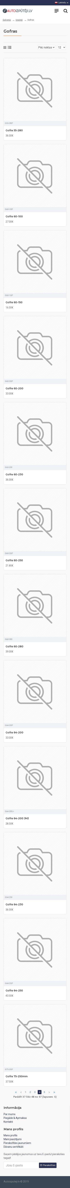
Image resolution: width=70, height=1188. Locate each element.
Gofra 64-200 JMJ (17, 818)
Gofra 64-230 (14, 904)
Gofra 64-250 (14, 990)
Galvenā (7, 20)
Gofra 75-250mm (17, 1076)
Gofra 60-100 (14, 216)
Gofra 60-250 (14, 560)
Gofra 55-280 (14, 130)
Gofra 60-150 (14, 302)
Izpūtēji (19, 20)
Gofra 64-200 (14, 732)
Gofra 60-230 (14, 474)
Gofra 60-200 (14, 388)
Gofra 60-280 (14, 646)
